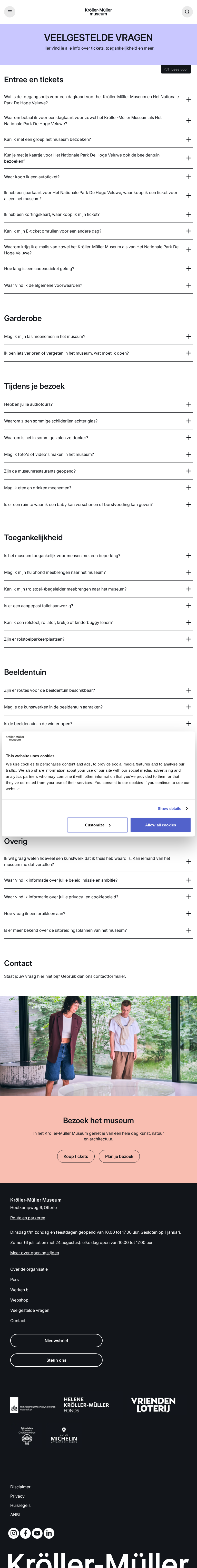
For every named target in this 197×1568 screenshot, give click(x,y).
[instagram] (14, 1533)
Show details (169, 808)
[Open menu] (9, 11)
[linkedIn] (50, 1533)
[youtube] (38, 1533)
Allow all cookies (160, 825)
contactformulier (109, 976)
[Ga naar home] (98, 11)
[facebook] (26, 1533)
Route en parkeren (27, 1217)
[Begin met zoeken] (187, 11)
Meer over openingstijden (34, 1252)
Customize (94, 825)
